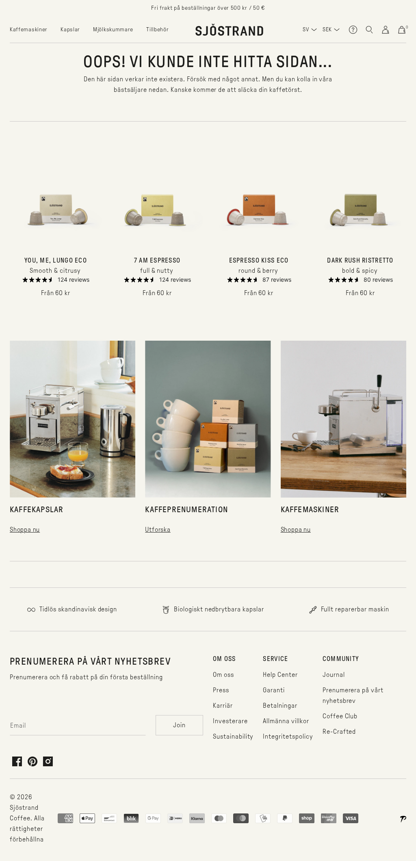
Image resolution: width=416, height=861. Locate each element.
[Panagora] (403, 818)
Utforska (157, 529)
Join (179, 725)
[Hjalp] (353, 30)
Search (369, 30)
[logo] (229, 30)
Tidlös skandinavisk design (77, 609)
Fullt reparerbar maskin (354, 609)
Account (385, 30)
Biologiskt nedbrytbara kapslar (218, 609)
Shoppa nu (25, 529)
